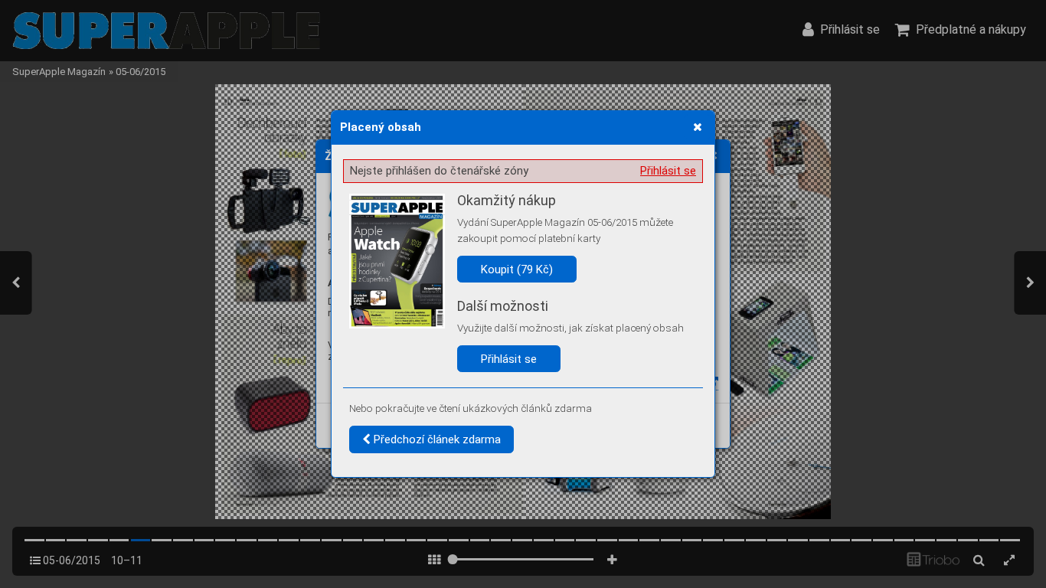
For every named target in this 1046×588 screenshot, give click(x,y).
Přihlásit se (668, 171)
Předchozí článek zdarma (436, 439)
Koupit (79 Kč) (517, 269)
